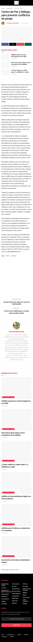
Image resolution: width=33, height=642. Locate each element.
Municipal (15, 598)
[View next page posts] (18, 78)
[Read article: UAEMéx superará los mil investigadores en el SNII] (5, 57)
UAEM (7, 256)
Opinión (14, 603)
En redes (4, 603)
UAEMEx (13, 256)
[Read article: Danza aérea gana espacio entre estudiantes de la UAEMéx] (5, 65)
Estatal (14, 586)
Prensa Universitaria (13, 23)
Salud (24, 595)
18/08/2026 (14, 74)
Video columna (25, 600)
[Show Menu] (2, 3)
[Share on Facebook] (5, 44)
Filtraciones (16, 588)
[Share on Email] (20, 44)
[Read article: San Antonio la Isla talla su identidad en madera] (16, 547)
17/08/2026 (4, 501)
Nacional (15, 600)
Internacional (16, 591)
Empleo (3, 601)
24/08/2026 (14, 58)
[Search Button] (31, 3)
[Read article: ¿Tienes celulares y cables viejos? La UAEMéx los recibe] (5, 72)
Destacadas (5, 594)
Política (25, 584)
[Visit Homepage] (16, 3)
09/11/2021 (25, 23)
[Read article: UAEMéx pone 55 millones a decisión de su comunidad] (16, 515)
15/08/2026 (4, 564)
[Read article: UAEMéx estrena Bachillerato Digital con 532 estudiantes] (16, 483)
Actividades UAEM (18, 8)
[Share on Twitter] (12, 44)
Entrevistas (15, 584)
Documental (5, 599)
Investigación (16, 593)
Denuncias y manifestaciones (6, 590)
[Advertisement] (16, 276)
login (7, 569)
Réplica (25, 592)
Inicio (2, 634)
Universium (9, 8)
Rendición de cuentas (27, 589)
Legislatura (15, 596)
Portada (25, 586)
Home (2, 8)
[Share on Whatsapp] (28, 44)
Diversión (4, 596)
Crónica (3, 588)
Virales (25, 603)
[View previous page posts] (14, 78)
